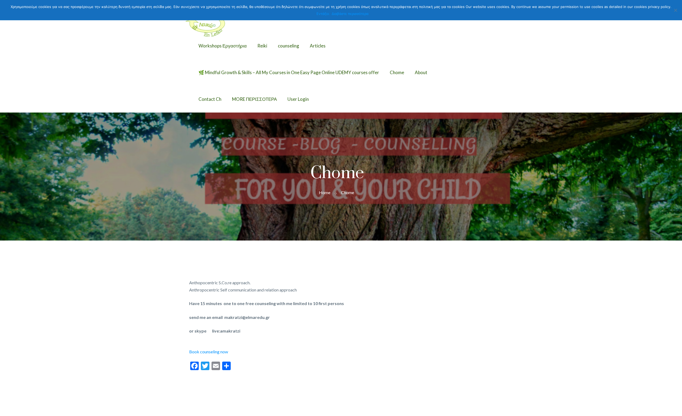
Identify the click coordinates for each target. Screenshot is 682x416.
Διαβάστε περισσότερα (350, 13)
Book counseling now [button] (208, 351)
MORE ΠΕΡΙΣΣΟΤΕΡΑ (254, 99)
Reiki (262, 46)
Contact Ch (209, 99)
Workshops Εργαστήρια (222, 46)
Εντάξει (322, 13)
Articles (318, 46)
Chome (397, 72)
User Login (298, 99)
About (421, 72)
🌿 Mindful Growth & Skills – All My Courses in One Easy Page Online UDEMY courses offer (288, 72)
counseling (288, 46)
